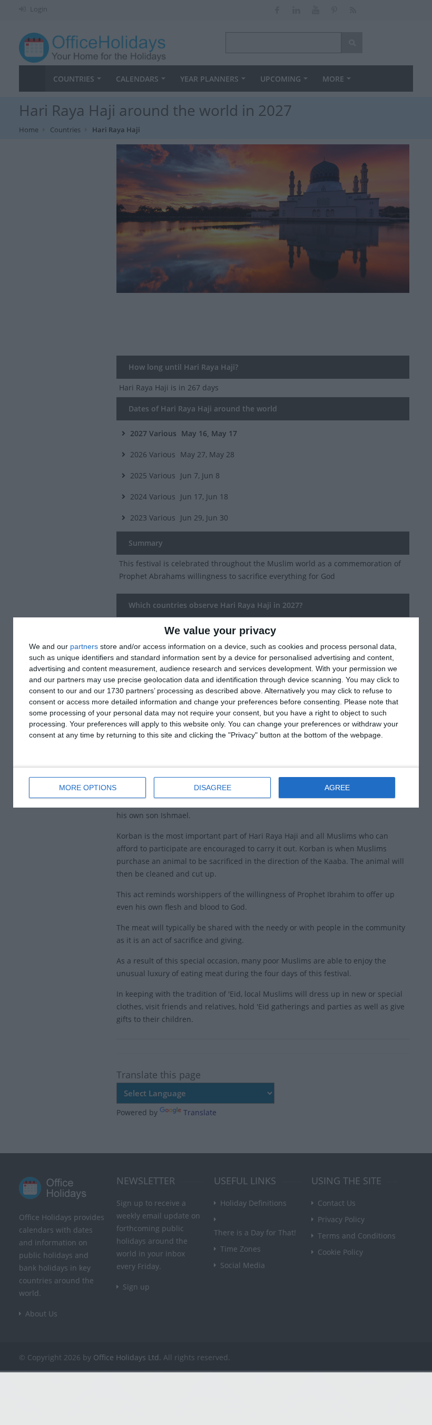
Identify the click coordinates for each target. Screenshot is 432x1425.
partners (84, 646)
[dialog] (216, 712)
